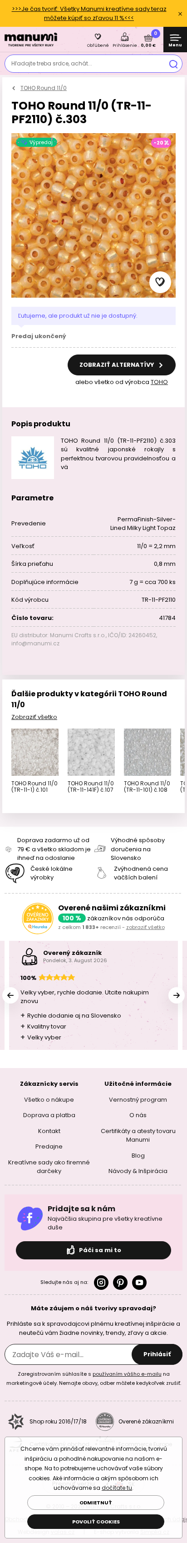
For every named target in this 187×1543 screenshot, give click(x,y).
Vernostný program (138, 1099)
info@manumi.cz (35, 643)
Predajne (49, 1146)
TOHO (159, 382)
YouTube (139, 1282)
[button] (160, 282)
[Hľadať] (173, 64)
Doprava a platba (49, 1115)
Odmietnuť (95, 1502)
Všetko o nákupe (49, 1099)
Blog (138, 1155)
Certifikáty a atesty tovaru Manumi (138, 1135)
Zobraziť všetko (34, 717)
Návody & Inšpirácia (137, 1171)
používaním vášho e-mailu (127, 1374)
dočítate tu (117, 1488)
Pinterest (120, 1282)
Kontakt (49, 1130)
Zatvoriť (180, 13)
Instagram (101, 1282)
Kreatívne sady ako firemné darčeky (49, 1166)
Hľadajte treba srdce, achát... (51, 63)
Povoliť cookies (96, 1521)
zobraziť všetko (145, 927)
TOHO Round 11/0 (43, 88)
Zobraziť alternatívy (117, 364)
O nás (138, 1115)
